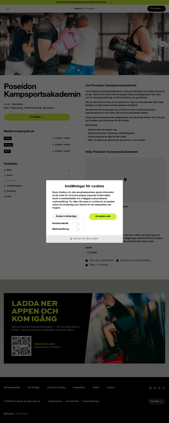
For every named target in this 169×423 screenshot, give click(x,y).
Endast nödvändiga (66, 216)
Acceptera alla (102, 216)
